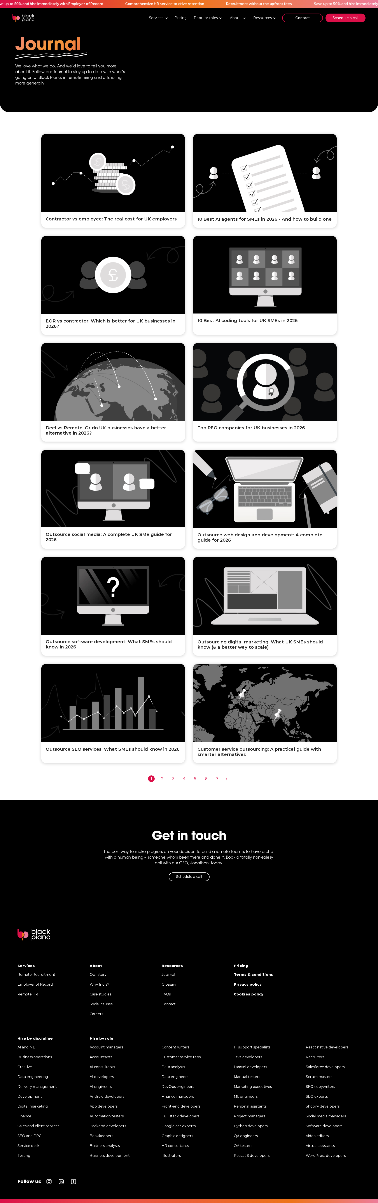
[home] (23, 18)
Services (26, 966)
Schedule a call (345, 18)
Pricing (181, 18)
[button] (158, 18)
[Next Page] (225, 779)
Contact (302, 18)
